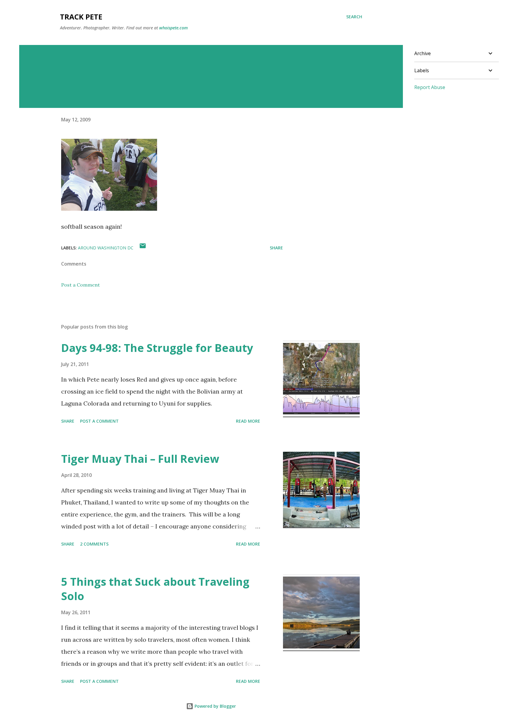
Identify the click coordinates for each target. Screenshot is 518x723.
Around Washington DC (105, 248)
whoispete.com (173, 28)
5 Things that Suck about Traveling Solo (155, 588)
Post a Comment (80, 285)
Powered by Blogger (214, 706)
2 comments (94, 544)
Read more (248, 421)
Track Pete (81, 17)
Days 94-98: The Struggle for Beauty (157, 348)
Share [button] (276, 248)
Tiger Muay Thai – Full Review (140, 458)
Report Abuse (429, 87)
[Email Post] (142, 248)
